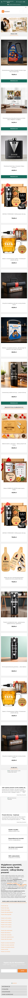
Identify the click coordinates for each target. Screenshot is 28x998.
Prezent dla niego (5, 907)
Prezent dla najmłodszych (7, 912)
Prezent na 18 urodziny (6, 918)
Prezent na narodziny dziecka (7, 947)
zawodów (24, 884)
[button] (14, 986)
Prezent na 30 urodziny (6, 920)
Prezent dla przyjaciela (6, 914)
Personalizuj (14, 80)
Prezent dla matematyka (6, 930)
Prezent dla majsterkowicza (7, 937)
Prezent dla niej (4, 905)
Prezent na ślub (4, 949)
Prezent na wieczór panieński (7, 945)
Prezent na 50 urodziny (6, 924)
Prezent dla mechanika (6, 934)
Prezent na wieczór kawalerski (8, 942)
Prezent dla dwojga (5, 910)
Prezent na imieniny (5, 951)
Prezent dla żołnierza (5, 932)
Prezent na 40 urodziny (6, 922)
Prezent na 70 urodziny (6, 926)
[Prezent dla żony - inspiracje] (14, 805)
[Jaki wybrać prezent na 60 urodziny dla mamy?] (14, 778)
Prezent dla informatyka (6, 939)
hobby (18, 884)
